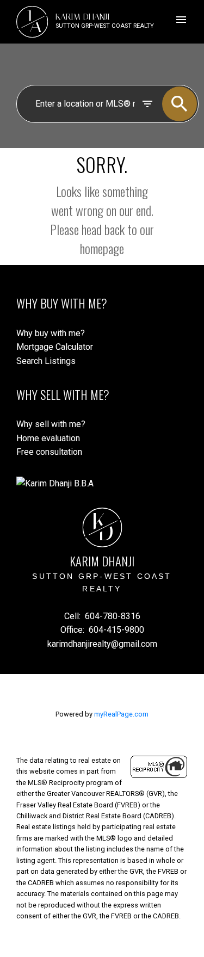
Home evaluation (48, 438)
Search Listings (46, 361)
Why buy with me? (50, 333)
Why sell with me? (50, 424)
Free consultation (49, 452)
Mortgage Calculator (54, 347)
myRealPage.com (121, 714)
